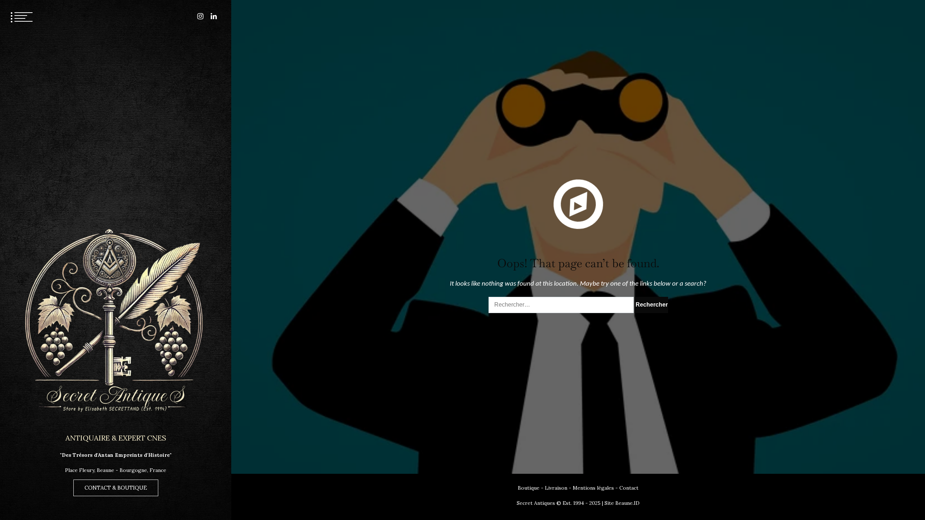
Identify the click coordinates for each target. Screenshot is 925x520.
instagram (200, 16)
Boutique (528, 488)
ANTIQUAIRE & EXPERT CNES (115, 437)
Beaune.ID (627, 503)
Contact (628, 488)
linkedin (213, 16)
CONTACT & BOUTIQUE (116, 488)
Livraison (556, 488)
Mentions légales (593, 488)
